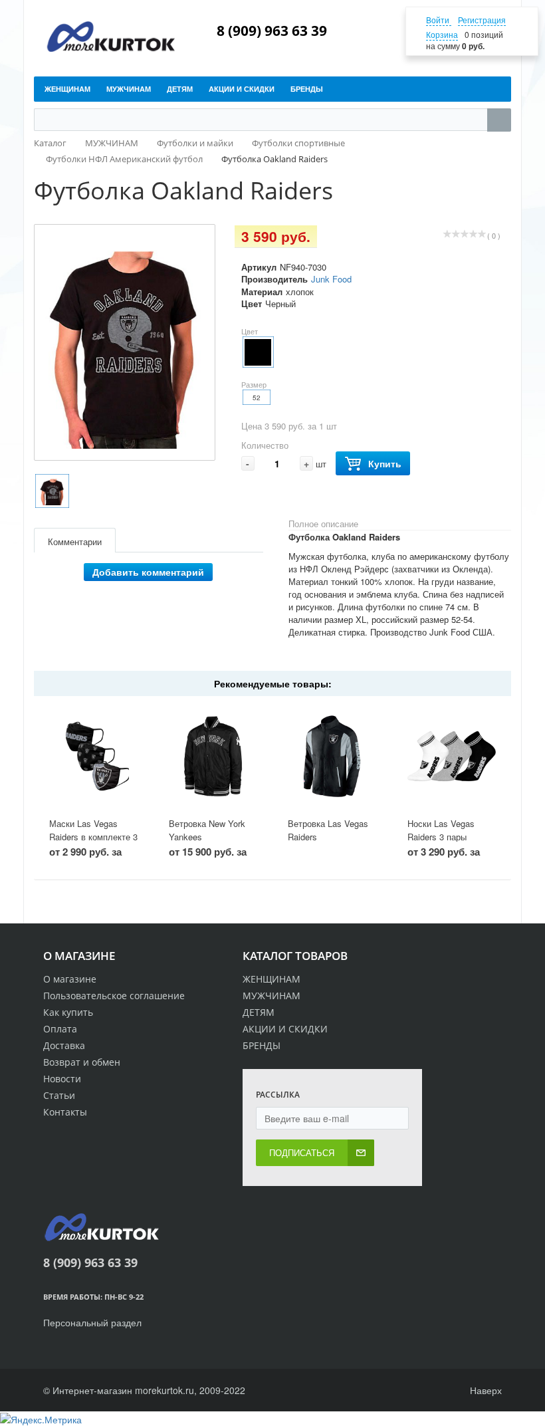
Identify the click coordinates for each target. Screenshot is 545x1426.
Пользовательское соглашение (114, 995)
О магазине (69, 979)
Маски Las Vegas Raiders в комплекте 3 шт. (93, 837)
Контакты (65, 1112)
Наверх (484, 1390)
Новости (62, 1078)
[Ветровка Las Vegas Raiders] (332, 756)
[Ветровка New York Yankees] (213, 756)
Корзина (442, 34)
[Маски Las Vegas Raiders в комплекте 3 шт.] (93, 756)
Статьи (59, 1095)
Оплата (60, 1028)
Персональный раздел (92, 1322)
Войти (438, 19)
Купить (384, 463)
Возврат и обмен (81, 1062)
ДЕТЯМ (258, 1012)
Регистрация (482, 19)
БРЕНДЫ (261, 1045)
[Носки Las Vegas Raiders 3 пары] (451, 756)
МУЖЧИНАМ (271, 995)
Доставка (64, 1045)
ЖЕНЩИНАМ (271, 979)
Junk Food (331, 279)
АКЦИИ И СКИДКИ (285, 1028)
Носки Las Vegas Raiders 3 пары (441, 830)
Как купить (68, 1012)
